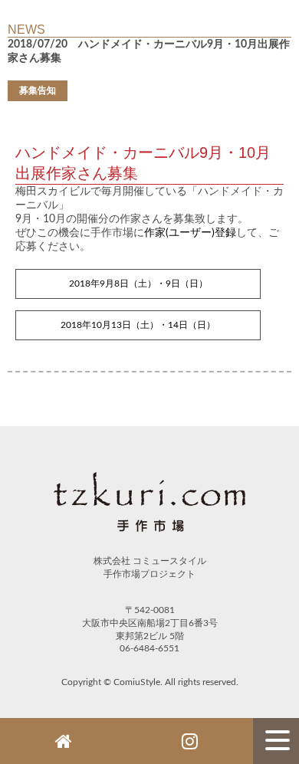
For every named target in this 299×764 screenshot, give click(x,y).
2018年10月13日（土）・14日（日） (138, 325)
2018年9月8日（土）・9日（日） (138, 283)
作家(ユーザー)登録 (190, 233)
